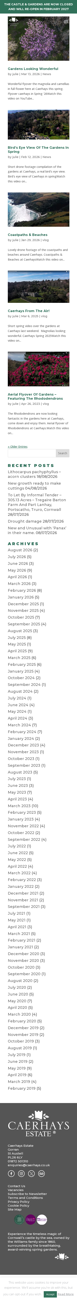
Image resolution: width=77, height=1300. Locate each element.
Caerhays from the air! (28, 311)
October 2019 (21, 1041)
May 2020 (17, 1001)
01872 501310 (18, 1161)
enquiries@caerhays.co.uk (29, 1165)
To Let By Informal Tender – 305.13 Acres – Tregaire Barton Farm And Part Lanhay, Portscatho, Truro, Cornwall (37, 502)
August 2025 (20, 631)
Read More (66, 1294)
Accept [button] (50, 1294)
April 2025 (17, 651)
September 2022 (24, 839)
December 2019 (23, 1028)
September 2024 (24, 684)
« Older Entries (18, 447)
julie (15, 74)
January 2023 (21, 819)
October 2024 (21, 678)
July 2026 (17, 557)
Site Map (15, 1209)
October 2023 (21, 758)
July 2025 (17, 637)
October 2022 (21, 833)
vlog (46, 240)
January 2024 (21, 738)
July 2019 (16, 1055)
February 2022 (22, 880)
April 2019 (17, 1075)
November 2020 (23, 960)
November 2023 (23, 752)
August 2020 (20, 980)
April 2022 (17, 866)
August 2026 (20, 550)
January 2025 (20, 671)
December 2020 (23, 954)
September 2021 (24, 906)
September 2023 (24, 765)
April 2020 (17, 1007)
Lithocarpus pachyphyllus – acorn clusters (34, 474)
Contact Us (16, 1186)
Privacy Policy (18, 1202)
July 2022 (17, 846)
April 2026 (17, 577)
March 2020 (19, 1014)
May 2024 (17, 711)
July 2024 (17, 698)
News (47, 74)
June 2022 (18, 853)
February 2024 (22, 732)
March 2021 (19, 934)
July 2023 (17, 779)
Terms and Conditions (25, 1198)
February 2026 (22, 590)
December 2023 (23, 745)
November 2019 (23, 1034)
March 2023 (19, 806)
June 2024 (18, 705)
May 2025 (17, 644)
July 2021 (16, 913)
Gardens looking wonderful (33, 69)
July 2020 (17, 987)
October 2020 (21, 967)
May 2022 (17, 859)
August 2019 (20, 1048)
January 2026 (21, 597)
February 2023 (22, 812)
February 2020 (22, 1021)
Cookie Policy (18, 1205)
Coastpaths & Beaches (27, 235)
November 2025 (23, 610)
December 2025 (23, 604)
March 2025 (19, 658)
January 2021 (20, 947)
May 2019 (17, 1068)
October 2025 (21, 617)
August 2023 (20, 772)
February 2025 (22, 664)
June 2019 (18, 1061)
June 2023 (18, 785)
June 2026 (18, 563)
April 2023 (17, 799)
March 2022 (19, 873)
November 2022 (23, 826)
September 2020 (24, 974)
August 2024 (20, 691)
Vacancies (16, 1190)
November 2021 (23, 900)
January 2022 (21, 886)
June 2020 (18, 994)
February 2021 (21, 940)
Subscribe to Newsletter (27, 1194)
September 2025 (24, 624)
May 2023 (17, 792)
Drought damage (25, 521)
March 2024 (19, 725)
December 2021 (23, 893)
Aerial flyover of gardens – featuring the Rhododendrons (35, 397)
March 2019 (19, 1081)
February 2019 (22, 1088)
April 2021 (17, 927)
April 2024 (17, 718)
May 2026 (17, 570)
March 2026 (19, 583)
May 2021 (16, 920)
